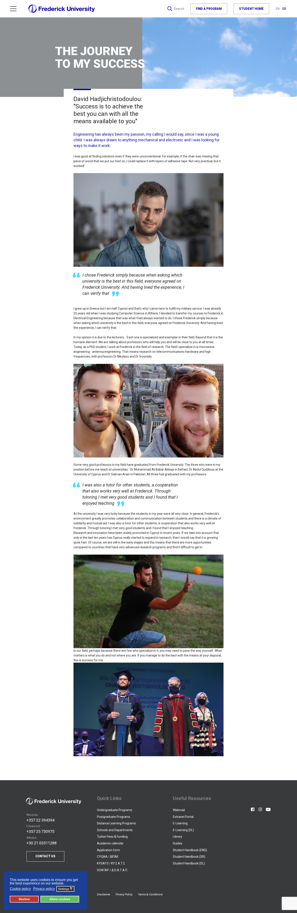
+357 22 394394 (40, 820)
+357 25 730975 (40, 831)
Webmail (179, 810)
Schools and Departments (115, 830)
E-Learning (180, 823)
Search (179, 8)
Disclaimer (103, 894)
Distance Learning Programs (116, 823)
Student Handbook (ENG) (190, 850)
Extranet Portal (183, 816)
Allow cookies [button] (59, 899)
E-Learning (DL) (183, 830)
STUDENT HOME (251, 8)
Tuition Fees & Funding (112, 836)
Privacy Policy (124, 894)
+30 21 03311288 (42, 843)
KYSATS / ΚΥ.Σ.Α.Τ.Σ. (111, 863)
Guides (177, 843)
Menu (15, 8)
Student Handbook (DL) (189, 863)
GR (284, 8)
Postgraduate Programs (113, 816)
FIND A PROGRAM (209, 8)
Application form (108, 850)
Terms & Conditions (150, 894)
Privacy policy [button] (44, 889)
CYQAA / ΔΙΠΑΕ (107, 856)
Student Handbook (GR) (189, 856)
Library (177, 836)
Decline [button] (24, 899)
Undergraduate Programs (114, 810)
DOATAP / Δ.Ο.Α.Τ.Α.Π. (112, 870)
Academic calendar (110, 843)
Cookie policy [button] (20, 889)
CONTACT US (45, 856)
